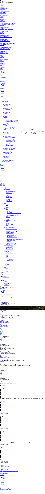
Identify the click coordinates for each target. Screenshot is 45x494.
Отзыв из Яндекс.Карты (4, 413)
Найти (1, 493)
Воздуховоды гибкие (9, 190)
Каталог (5, 188)
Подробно (2, 302)
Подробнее (2, 320)
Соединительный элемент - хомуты (5, 352)
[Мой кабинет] (0, 173)
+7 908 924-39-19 (2, 72)
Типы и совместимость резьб (4, 466)
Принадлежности (6, 302)
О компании (6, 268)
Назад (6, 187)
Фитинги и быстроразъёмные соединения (6, 359)
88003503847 (2, 70)
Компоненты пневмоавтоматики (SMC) (12, 229)
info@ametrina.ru (3, 81)
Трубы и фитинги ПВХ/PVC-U (10, 246)
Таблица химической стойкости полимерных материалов (9, 471)
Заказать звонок (6, 285)
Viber (3, 85)
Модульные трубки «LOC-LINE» (5, 357)
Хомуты (7, 205)
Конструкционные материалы (4, 473)
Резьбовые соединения (10, 234)
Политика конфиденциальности (6, 489)
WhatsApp (3, 86)
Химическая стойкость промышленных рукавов (7, 468)
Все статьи (7, 461)
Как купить (5, 263)
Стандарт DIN (9, 212)
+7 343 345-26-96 (2, 71)
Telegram (3, 84)
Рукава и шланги (8, 196)
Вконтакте (3, 83)
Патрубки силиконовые (9, 253)
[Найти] (1, 4)
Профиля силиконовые (9, 259)
